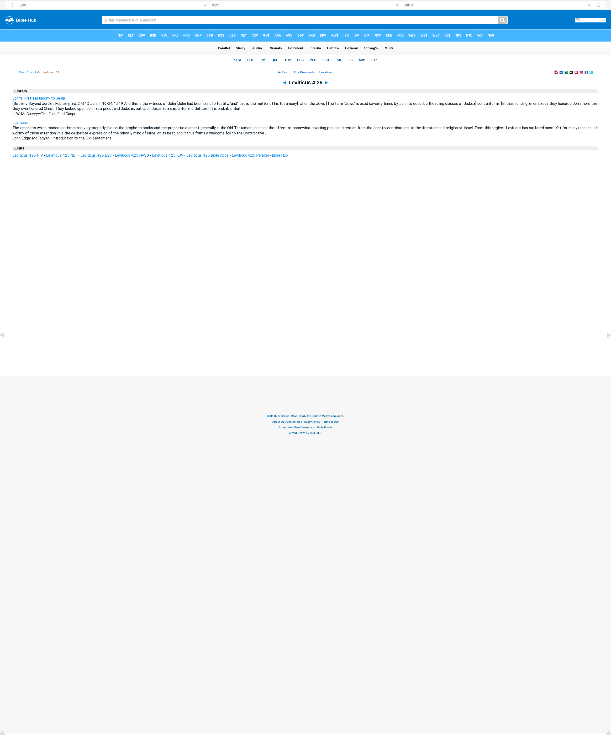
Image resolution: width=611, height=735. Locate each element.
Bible (21, 72)
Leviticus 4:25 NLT (61, 155)
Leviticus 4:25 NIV (27, 155)
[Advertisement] (305, 347)
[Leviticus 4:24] (6, 346)
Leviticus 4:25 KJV (167, 155)
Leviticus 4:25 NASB (132, 155)
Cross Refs (33, 72)
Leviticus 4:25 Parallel (250, 155)
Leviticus (20, 122)
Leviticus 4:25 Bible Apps (207, 155)
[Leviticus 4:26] (605, 346)
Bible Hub (280, 155)
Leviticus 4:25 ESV (96, 155)
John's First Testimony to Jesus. (39, 98)
